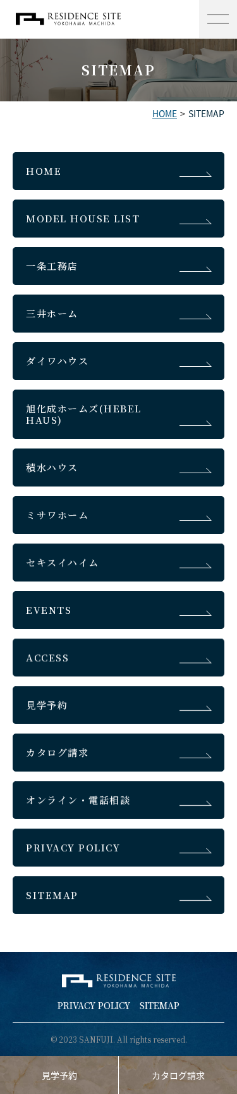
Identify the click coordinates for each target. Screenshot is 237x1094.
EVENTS (48, 609)
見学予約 (47, 704)
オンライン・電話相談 (78, 799)
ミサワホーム (57, 514)
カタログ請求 (57, 752)
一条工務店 (52, 265)
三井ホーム (52, 313)
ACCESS (47, 657)
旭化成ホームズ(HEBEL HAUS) (84, 414)
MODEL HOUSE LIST (83, 218)
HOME (164, 113)
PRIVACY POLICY (73, 847)
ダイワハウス (57, 360)
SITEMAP (52, 894)
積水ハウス (52, 467)
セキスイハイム (62, 562)
